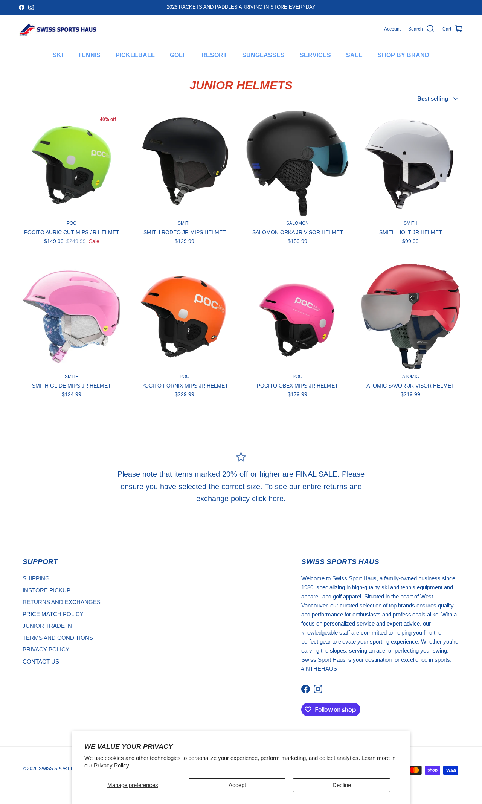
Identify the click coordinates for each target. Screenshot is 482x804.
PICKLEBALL (135, 55)
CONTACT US (41, 661)
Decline (342, 785)
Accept (237, 785)
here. (276, 498)
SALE (354, 55)
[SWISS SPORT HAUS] (58, 29)
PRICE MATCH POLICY (53, 614)
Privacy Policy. (112, 765)
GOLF (178, 55)
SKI (58, 55)
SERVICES (315, 55)
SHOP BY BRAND (403, 55)
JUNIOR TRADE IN (47, 625)
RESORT (214, 55)
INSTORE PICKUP (46, 590)
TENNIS (89, 55)
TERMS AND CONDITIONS (58, 638)
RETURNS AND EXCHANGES (62, 602)
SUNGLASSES (263, 55)
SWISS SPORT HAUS (61, 768)
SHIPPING (36, 578)
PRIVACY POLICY (46, 649)
